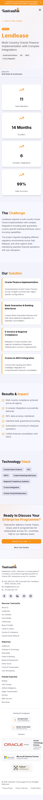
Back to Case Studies (13, 21)
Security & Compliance (10, 632)
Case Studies (6, 618)
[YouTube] (24, 596)
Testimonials (6, 622)
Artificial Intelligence (9, 688)
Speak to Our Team (19, 541)
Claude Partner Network (10, 636)
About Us (5, 607)
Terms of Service (21, 788)
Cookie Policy (36, 788)
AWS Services (7, 699)
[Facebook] (4, 596)
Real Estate (6, 653)
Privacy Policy (7, 788)
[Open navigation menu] (40, 10)
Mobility (4, 681)
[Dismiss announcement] (40, 2)
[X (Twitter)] (10, 596)
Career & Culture (8, 629)
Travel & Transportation (10, 667)
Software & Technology (10, 649)
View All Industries (8, 671)
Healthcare (6, 646)
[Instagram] (30, 596)
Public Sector (6, 664)
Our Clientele (6, 615)
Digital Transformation (10, 691)
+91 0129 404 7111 (10, 590)
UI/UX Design (6, 684)
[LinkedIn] (17, 596)
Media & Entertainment (10, 660)
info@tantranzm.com (11, 587)
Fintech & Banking (8, 657)
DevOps (5, 695)
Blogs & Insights (7, 625)
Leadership (6, 611)
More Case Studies (21, 547)
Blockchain (6, 702)
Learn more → (33, 3)
